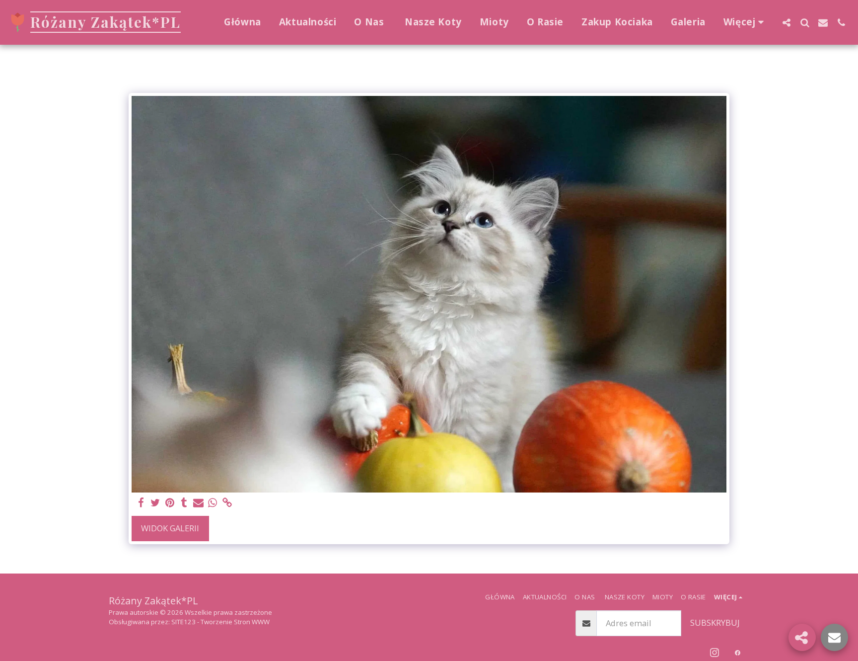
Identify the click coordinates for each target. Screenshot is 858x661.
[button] (786, 22)
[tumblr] (184, 502)
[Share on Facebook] (141, 502)
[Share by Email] (198, 502)
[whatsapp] (213, 502)
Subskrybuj (715, 622)
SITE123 (183, 621)
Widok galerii (170, 528)
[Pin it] (169, 502)
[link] (227, 502)
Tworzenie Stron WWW (235, 621)
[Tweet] (155, 502)
